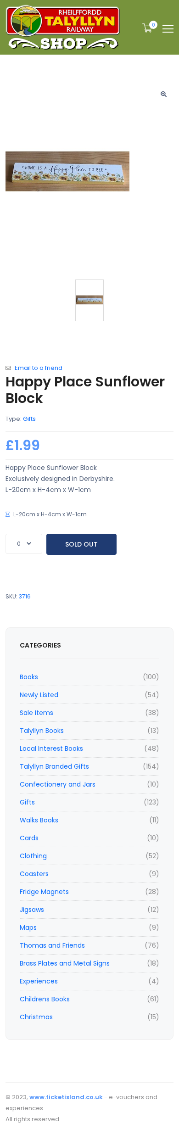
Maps (28, 927)
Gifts (27, 802)
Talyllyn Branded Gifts (54, 766)
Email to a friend (38, 367)
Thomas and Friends (52, 945)
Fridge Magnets (44, 891)
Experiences (39, 981)
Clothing (33, 855)
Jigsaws (32, 909)
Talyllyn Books (42, 730)
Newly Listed (39, 694)
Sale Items (36, 712)
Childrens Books (45, 999)
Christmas (36, 1017)
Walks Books (39, 820)
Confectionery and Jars (57, 784)
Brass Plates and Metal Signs (65, 963)
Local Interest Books (51, 748)
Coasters (34, 873)
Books (29, 677)
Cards (29, 838)
